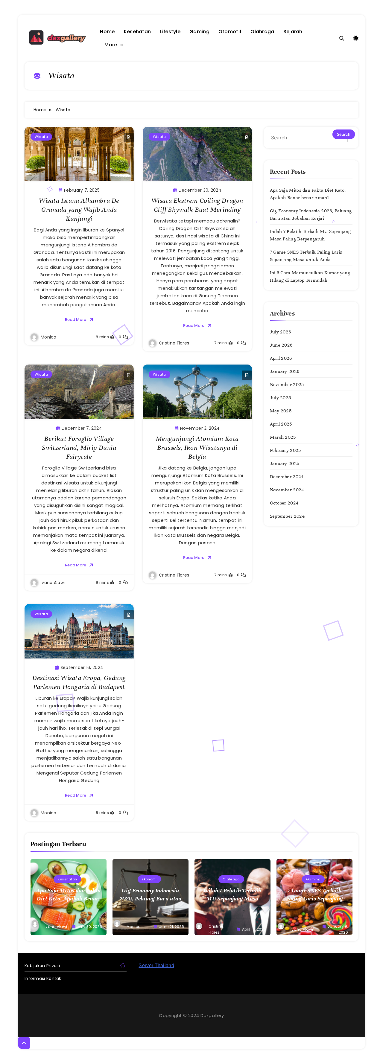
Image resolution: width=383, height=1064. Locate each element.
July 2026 (280, 332)
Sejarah (293, 31)
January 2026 (285, 371)
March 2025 (283, 437)
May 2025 (280, 411)
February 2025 (285, 450)
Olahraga (262, 31)
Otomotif (229, 31)
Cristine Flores (174, 343)
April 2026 (281, 358)
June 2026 (281, 345)
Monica (49, 337)
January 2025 (285, 464)
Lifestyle (170, 31)
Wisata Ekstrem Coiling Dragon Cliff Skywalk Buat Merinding (197, 205)
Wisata (41, 136)
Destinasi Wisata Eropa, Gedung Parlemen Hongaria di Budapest (79, 682)
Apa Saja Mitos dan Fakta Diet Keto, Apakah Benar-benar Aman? (68, 898)
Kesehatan (137, 31)
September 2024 (287, 516)
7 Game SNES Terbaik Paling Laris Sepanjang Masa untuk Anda (314, 898)
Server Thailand (156, 965)
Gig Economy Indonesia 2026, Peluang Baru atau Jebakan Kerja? (150, 898)
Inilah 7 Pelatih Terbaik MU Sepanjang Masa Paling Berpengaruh (232, 898)
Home (107, 31)
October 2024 (284, 503)
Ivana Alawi (53, 583)
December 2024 (287, 477)
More (110, 44)
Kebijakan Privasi (42, 966)
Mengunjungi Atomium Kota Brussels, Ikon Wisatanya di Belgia (197, 448)
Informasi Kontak (43, 978)
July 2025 (280, 398)
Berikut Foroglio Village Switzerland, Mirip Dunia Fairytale (79, 448)
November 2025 (287, 385)
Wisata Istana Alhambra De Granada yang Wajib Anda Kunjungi (79, 209)
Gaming (199, 31)
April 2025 (281, 424)
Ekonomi (149, 879)
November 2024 (287, 490)
